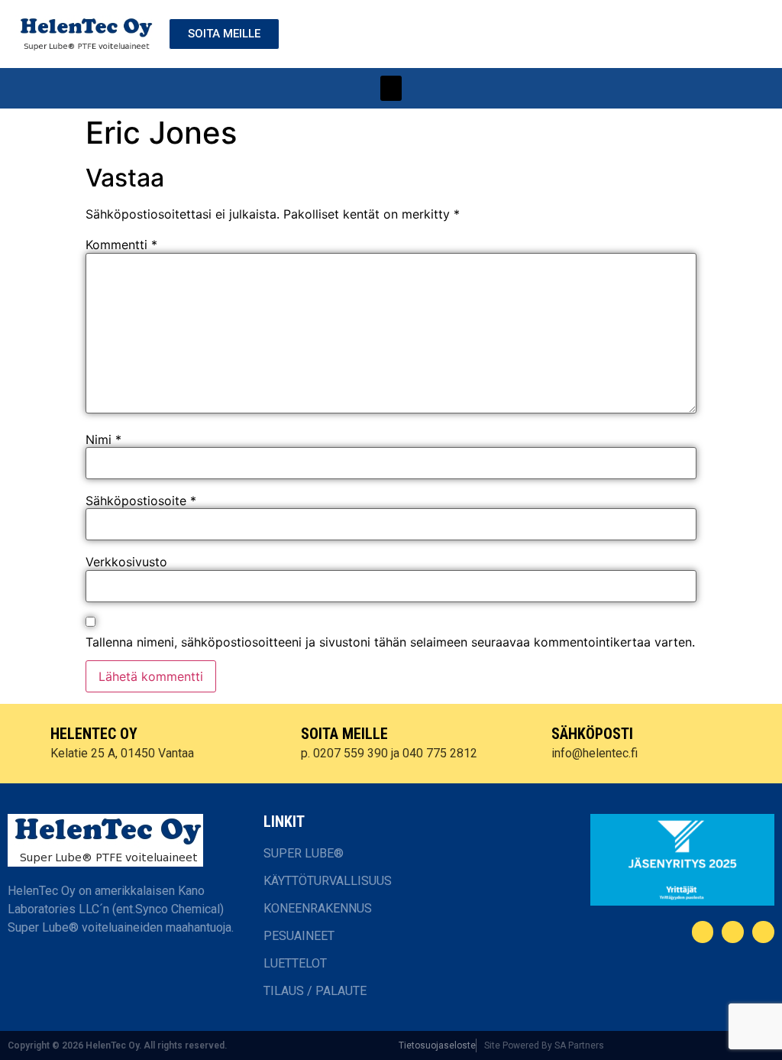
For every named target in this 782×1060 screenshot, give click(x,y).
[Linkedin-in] (733, 932)
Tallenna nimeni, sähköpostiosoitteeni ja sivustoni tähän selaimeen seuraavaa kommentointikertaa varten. (390, 642)
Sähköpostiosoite (141, 500)
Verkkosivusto (126, 562)
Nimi (103, 439)
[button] (391, 88)
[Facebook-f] (703, 932)
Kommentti (121, 244)
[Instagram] (763, 932)
